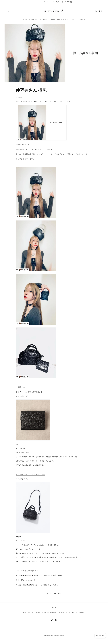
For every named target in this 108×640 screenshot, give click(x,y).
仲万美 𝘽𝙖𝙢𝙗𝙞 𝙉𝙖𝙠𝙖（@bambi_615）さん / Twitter (37, 585)
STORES (37, 613)
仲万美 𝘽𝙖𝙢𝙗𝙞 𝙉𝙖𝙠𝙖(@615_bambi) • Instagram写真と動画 (39, 575)
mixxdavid (50, 635)
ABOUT (30, 613)
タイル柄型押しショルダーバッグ (30, 474)
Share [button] (20, 97)
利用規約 (82, 613)
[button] (9, 11)
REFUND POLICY (71, 613)
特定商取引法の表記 (49, 613)
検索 (24, 613)
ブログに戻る (55, 593)
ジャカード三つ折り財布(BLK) (29, 392)
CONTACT (61, 613)
